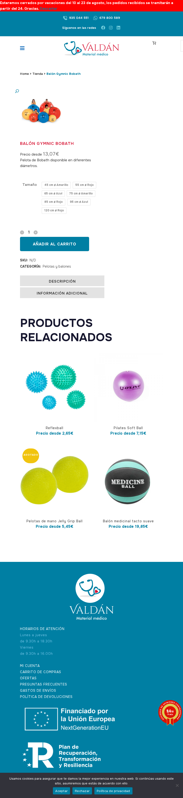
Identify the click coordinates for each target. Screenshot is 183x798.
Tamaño (29, 184)
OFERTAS (28, 678)
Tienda (37, 74)
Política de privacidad (113, 791)
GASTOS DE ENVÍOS (38, 690)
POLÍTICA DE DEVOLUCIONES (46, 697)
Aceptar (61, 791)
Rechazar (82, 791)
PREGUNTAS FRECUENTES (43, 684)
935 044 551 (79, 18)
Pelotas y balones (57, 266)
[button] (36, 91)
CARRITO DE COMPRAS (40, 672)
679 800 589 (109, 18)
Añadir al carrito (54, 244)
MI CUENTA (30, 666)
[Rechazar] (177, 785)
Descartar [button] (48, 8)
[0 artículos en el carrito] (154, 43)
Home (24, 74)
